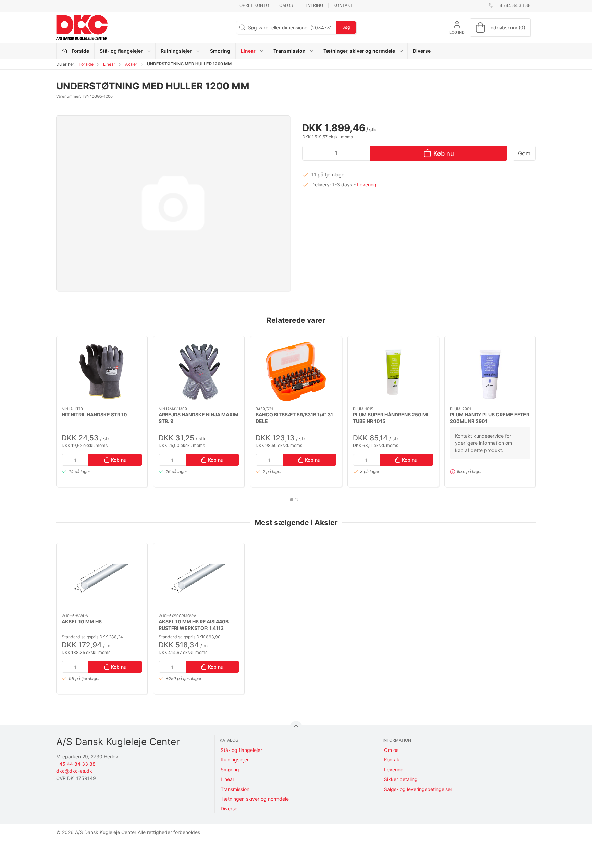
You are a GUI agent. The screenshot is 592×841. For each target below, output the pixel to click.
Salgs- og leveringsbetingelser (418, 789)
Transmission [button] (289, 51)
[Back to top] (296, 727)
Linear (109, 64)
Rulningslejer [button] (176, 51)
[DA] (82, 27)
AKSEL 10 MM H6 (82, 621)
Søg (346, 27)
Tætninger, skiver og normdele (255, 799)
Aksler (131, 64)
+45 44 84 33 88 (76, 764)
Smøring (220, 51)
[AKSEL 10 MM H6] (102, 578)
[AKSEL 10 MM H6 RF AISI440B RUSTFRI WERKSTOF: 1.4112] (199, 578)
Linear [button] (248, 51)
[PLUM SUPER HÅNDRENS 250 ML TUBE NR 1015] (393, 371)
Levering (313, 5)
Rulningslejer (235, 760)
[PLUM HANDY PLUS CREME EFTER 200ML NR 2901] (490, 371)
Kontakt (343, 5)
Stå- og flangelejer (241, 750)
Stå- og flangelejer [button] (121, 51)
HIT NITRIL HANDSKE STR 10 (94, 414)
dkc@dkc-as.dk (74, 771)
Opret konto (254, 5)
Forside (86, 64)
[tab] (291, 499)
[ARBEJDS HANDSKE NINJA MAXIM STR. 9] (199, 371)
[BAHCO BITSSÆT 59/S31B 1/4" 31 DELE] (296, 371)
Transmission (235, 789)
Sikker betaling (401, 779)
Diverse (422, 51)
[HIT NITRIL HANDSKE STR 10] (102, 371)
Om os (286, 5)
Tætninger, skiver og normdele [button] (359, 51)
